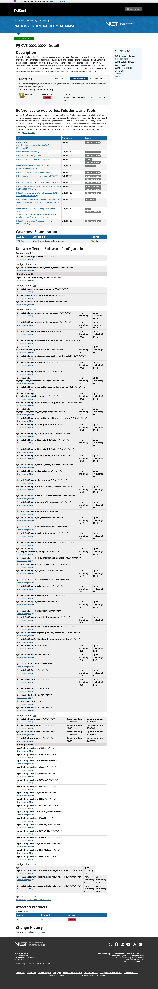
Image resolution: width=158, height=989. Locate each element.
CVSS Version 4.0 (61, 78)
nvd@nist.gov (29, 132)
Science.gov (93, 975)
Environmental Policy (113, 973)
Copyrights (57, 973)
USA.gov (103, 975)
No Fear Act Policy (91, 973)
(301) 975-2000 (20, 959)
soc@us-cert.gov (137, 959)
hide (34, 253)
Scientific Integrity (131, 973)
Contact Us (29, 963)
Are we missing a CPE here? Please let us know (33, 900)
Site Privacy (20, 973)
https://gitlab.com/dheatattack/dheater (33, 172)
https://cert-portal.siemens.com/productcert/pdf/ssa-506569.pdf (34, 145)
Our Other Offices (43, 963)
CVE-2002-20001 (121, 59)
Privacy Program (44, 973)
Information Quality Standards (61, 975)
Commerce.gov (81, 975)
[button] (133, 9)
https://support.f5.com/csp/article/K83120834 (36, 182)
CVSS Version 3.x (79, 78)
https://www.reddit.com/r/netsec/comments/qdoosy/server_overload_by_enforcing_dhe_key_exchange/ (38, 202)
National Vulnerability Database (44, 26)
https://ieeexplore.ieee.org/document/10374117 (37, 176)
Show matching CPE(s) (25, 259)
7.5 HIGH (46, 97)
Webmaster (19, 963)
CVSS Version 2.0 (97, 78)
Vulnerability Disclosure (72, 973)
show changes (40, 932)
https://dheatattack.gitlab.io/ (29, 155)
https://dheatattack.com (27, 151)
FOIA (102, 973)
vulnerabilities (24, 38)
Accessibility (31, 973)
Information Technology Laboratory (31, 20)
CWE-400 (20, 241)
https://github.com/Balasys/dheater (32, 159)
